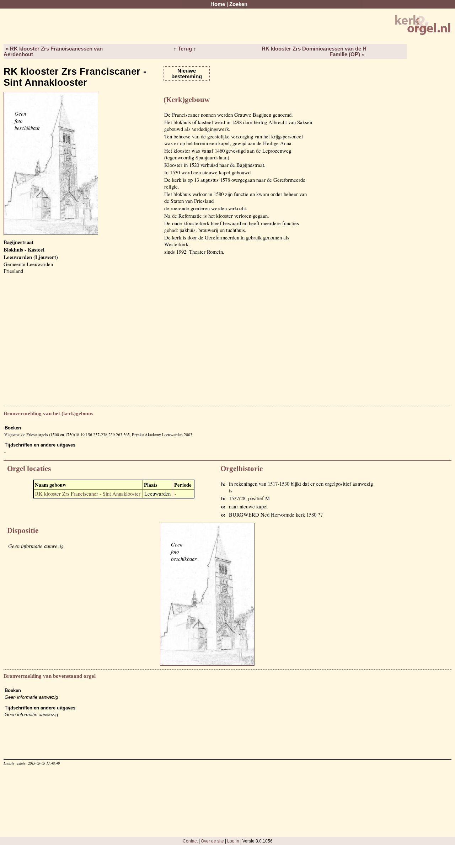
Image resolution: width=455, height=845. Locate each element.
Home (217, 4)
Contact (190, 841)
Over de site (212, 841)
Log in (233, 841)
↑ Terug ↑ (184, 49)
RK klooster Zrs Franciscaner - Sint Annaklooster (87, 493)
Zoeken (238, 4)
